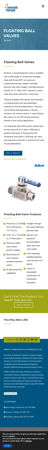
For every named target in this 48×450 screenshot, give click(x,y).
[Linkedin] (24, 340)
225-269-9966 (30, 407)
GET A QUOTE (13, 153)
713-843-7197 (25, 412)
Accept (7, 446)
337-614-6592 (29, 417)
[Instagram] (28, 340)
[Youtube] (32, 340)
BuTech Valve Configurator (15, 159)
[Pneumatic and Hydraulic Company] (11, 7)
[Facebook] (20, 340)
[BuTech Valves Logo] (39, 165)
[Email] (35, 340)
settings (28, 441)
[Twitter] (17, 340)
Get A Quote (24, 305)
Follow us (10, 340)
